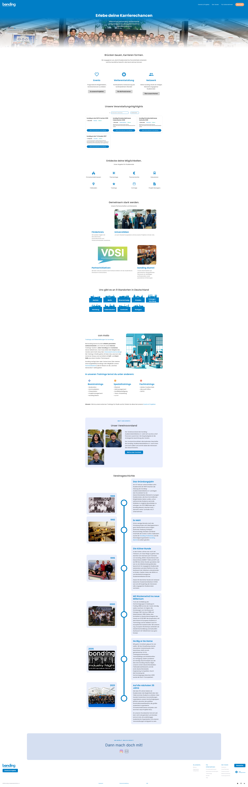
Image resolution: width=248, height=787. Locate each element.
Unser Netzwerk (225, 769)
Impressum (101, 783)
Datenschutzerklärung (124, 783)
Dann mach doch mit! (124, 745)
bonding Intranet (242, 772)
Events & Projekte (203, 4)
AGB (147, 783)
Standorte (223, 767)
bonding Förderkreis (146, 536)
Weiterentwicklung (225, 773)
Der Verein (215, 4)
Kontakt (208, 775)
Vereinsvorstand (225, 771)
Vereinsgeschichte (225, 775)
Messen (195, 767)
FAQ (207, 777)
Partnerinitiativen (90, 366)
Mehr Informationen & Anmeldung (98, 130)
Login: (240, 771)
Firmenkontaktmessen (211, 769)
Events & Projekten (149, 404)
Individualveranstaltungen (212, 771)
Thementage (209, 773)
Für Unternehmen (227, 4)
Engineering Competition (141, 671)
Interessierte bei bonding (112, 352)
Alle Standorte (134, 112)
